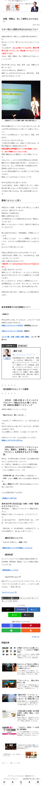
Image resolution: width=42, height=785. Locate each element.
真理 (16, 601)
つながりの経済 (26, 598)
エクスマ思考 (7, 598)
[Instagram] (9, 358)
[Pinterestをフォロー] (30, 625)
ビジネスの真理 (8, 601)
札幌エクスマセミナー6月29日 (12, 325)
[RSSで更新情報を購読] (30, 630)
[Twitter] (4, 358)
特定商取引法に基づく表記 (31, 779)
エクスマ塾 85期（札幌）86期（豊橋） (16, 337)
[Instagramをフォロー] (11, 625)
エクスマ (35, 598)
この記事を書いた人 (10, 346)
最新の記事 (23, 346)
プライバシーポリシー (11, 779)
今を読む (16, 598)
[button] (27, 615)
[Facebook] (7, 358)
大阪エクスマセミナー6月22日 (12, 331)
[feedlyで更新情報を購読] (11, 630)
